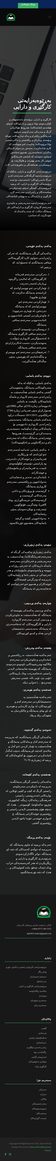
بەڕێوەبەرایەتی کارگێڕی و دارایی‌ (32, 986)
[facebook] (5, 1154)
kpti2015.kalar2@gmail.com (39, 933)
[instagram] (10, 1154)
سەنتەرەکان (41, 1113)
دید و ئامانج (41, 981)
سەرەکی (42, 1089)
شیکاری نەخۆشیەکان (37, 1062)
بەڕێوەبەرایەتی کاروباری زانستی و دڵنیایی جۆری (26, 967)
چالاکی (43, 1099)
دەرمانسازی (41, 1043)
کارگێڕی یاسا (40, 1066)
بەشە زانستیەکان (39, 1104)
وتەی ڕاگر (42, 972)
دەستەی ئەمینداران (38, 977)
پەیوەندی (42, 996)
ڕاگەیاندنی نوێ (40, 1052)
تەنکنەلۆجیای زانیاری (37, 1038)
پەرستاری (42, 1033)
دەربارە (43, 1094)
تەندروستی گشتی (38, 1057)
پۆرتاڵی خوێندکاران (28, 4)
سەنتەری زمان (40, 1005)
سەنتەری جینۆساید (38, 1000)
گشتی (43, 1028)
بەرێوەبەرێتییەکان (39, 1109)
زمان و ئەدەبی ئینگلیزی (36, 1047)
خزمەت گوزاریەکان (38, 1118)
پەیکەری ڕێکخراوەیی (37, 991)
